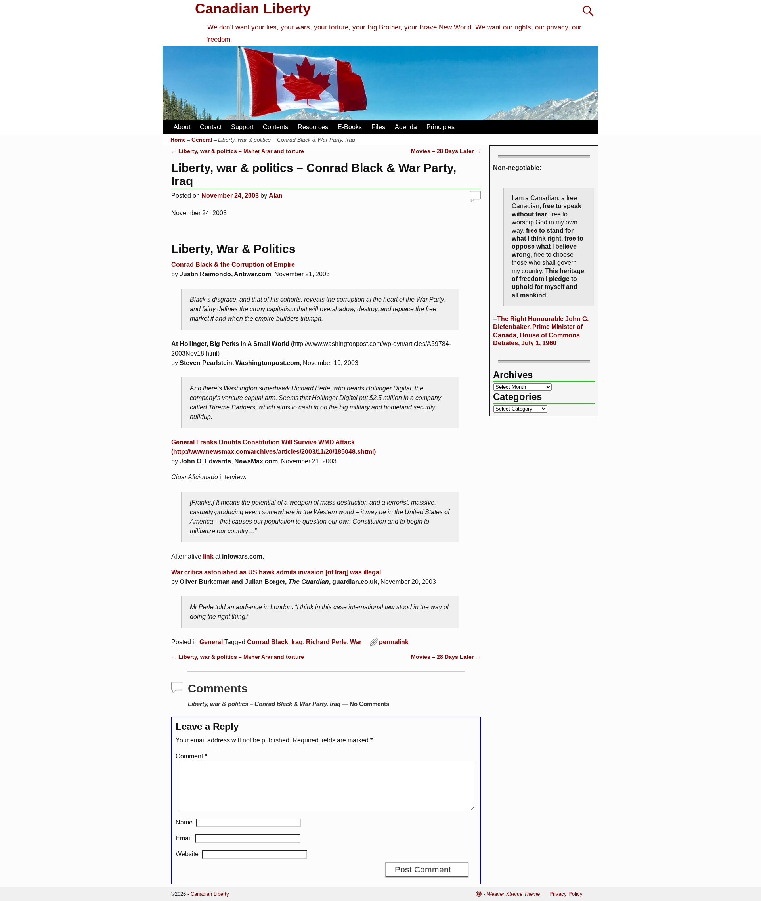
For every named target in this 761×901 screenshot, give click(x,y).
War (355, 642)
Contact (211, 127)
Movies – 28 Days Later (446, 151)
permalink (394, 642)
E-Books (350, 127)
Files (378, 127)
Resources (313, 127)
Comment (191, 756)
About (182, 127)
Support (242, 127)
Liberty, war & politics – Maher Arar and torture (237, 151)
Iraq (297, 642)
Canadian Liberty (253, 8)
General (201, 139)
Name (184, 822)
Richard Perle (326, 642)
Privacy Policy (566, 894)
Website (187, 854)
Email (184, 838)
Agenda (406, 127)
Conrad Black (267, 642)
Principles (440, 127)
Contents (275, 127)
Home (178, 139)
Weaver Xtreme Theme (513, 894)
